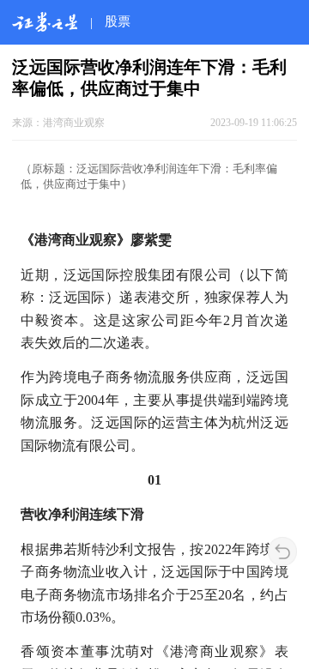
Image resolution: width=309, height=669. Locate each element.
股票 (117, 21)
